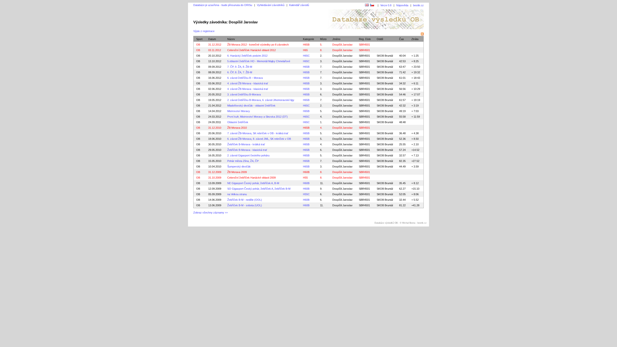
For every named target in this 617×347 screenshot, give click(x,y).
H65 (305, 50)
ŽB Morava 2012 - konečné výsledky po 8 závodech (258, 44)
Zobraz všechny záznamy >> (210, 212)
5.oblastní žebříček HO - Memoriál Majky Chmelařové (258, 61)
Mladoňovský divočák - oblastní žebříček (251, 105)
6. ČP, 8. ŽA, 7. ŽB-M (239, 72)
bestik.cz (418, 5)
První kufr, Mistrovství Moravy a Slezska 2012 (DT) (257, 116)
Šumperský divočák (239, 166)
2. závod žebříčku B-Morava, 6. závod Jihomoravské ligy (260, 100)
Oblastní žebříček (237, 122)
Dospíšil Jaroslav (342, 55)
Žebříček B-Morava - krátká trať (246, 144)
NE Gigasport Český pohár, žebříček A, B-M (253, 183)
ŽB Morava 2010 (237, 127)
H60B (306, 172)
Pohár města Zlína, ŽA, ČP (243, 161)
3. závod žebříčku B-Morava (244, 94)
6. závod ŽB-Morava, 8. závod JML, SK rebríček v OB (259, 138)
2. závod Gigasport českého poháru (248, 155)
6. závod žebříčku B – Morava (245, 77)
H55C (306, 194)
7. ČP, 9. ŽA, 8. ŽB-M (239, 66)
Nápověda (402, 5)
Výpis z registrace (204, 31)
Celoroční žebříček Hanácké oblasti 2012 (251, 50)
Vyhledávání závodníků (270, 5)
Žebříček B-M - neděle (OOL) (244, 199)
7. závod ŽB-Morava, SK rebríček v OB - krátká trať (257, 133)
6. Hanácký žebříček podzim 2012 (247, 55)
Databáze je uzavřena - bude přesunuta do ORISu (222, 5)
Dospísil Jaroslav (342, 77)
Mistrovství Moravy (238, 111)
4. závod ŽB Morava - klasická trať (247, 83)
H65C (306, 55)
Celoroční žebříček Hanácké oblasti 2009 (251, 177)
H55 (305, 177)
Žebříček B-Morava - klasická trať (247, 149)
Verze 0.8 (385, 5)
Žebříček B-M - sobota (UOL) (244, 205)
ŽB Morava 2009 (237, 172)
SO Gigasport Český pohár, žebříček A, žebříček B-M (258, 188)
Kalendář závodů (299, 5)
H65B (306, 44)
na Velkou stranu (237, 194)
